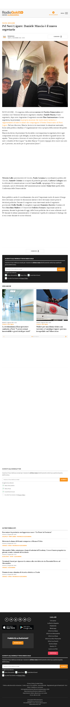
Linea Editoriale (42, 685)
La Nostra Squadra (53, 623)
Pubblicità (53, 626)
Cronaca (4, 324)
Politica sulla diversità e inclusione (12, 685)
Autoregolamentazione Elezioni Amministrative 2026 (35, 689)
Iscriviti (61, 269)
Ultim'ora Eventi (53, 641)
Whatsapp (53, 628)
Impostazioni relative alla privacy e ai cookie (35, 693)
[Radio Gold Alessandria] (12, 13)
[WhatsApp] (29, 619)
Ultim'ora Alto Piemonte (53, 639)
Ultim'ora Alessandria (53, 634)
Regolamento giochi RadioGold (55, 685)
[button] (66, 336)
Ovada (10, 545)
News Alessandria (12, 275)
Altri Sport (5, 556)
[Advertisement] (35, 161)
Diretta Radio (53, 644)
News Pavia (23, 275)
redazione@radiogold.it (41, 703)
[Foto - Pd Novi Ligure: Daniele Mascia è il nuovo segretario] (35, 74)
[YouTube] (16, 619)
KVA (40, 704)
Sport (11, 556)
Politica (4, 23)
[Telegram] (24, 619)
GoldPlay (5, 536)
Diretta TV (53, 646)
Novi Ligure (11, 23)
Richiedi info (18, 643)
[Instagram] (20, 619)
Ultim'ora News (53, 631)
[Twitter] (11, 619)
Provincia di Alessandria (24, 536)
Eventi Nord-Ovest (35, 275)
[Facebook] (7, 619)
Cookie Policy (39, 683)
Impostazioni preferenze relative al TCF (35, 691)
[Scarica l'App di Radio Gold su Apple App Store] (9, 627)
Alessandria (17, 556)
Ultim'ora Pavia (53, 636)
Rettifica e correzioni (37, 687)
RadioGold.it (40, 699)
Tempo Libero (12, 536)
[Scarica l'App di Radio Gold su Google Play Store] (26, 627)
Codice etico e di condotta (29, 685)
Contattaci (53, 653)
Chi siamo (53, 621)
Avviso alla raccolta (35, 695)
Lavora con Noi (53, 649)
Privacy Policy (24, 278)
